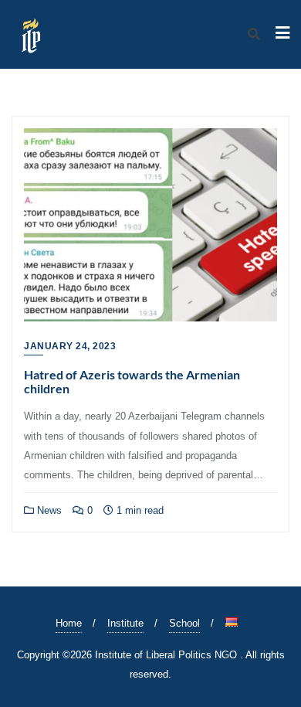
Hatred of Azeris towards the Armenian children (132, 381)
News (48, 510)
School (184, 623)
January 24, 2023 (70, 346)
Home (69, 623)
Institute (125, 623)
